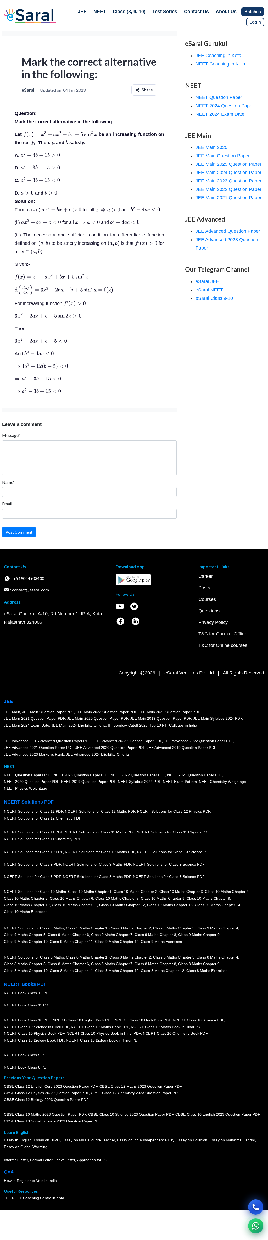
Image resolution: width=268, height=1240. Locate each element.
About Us (226, 11)
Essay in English (18, 1140)
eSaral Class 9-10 (214, 298)
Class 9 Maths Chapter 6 (68, 935)
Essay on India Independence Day (145, 1140)
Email (7, 503)
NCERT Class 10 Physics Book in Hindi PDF (103, 1034)
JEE (82, 11)
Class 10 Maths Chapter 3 (181, 891)
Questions (209, 610)
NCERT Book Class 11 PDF (27, 1005)
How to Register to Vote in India (30, 1181)
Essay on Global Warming (25, 1147)
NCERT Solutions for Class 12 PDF (33, 812)
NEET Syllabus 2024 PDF (139, 782)
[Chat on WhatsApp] (255, 1225)
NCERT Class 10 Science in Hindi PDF (36, 1027)
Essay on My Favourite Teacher (88, 1140)
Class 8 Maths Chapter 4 (217, 957)
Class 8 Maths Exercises (207, 970)
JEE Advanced (16, 741)
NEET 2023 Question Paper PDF (80, 775)
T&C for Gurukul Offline (222, 633)
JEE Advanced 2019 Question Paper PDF (181, 748)
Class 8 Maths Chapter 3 (173, 957)
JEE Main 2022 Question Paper (228, 189)
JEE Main (12, 712)
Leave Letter (64, 1160)
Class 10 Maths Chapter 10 (26, 905)
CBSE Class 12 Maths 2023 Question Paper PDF (140, 1086)
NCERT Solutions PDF (29, 802)
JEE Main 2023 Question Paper (228, 181)
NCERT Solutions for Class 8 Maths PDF (97, 877)
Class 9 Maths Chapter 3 (173, 928)
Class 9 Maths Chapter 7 (111, 935)
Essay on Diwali (47, 1140)
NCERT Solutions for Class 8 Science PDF (169, 877)
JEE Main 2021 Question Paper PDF (34, 719)
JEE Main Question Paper (223, 155)
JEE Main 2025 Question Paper (228, 164)
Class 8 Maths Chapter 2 (130, 957)
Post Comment (18, 531)
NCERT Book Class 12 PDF (27, 993)
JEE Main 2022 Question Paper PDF (169, 712)
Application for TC (92, 1160)
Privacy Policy (213, 622)
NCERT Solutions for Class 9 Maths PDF (97, 864)
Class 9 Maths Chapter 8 (155, 935)
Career (205, 576)
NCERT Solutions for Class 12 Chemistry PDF (42, 818)
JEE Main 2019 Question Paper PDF (160, 719)
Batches (252, 11)
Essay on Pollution (191, 1140)
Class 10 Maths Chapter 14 (217, 905)
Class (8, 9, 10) (129, 11)
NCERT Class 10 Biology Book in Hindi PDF (103, 1040)
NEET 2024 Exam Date (220, 114)
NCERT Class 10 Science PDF (198, 1020)
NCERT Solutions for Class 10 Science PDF (174, 852)
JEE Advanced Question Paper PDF (61, 741)
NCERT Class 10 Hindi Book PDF (142, 1020)
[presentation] (60, 134)
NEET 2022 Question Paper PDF (137, 775)
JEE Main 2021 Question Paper (228, 197)
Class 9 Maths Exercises (161, 941)
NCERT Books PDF (25, 984)
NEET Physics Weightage (25, 788)
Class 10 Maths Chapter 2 (135, 891)
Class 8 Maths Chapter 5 (24, 964)
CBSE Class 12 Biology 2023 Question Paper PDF (46, 1100)
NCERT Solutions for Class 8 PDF (32, 877)
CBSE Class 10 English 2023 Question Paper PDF (217, 1114)
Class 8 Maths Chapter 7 (111, 964)
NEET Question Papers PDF (27, 775)
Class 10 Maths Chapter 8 (162, 898)
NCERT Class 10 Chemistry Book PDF (175, 1034)
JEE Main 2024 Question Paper (228, 172)
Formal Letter (41, 1160)
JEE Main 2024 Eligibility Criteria (78, 725)
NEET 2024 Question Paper (225, 105)
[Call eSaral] (255, 1207)
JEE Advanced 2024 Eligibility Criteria (97, 754)
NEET (99, 11)
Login (255, 22)
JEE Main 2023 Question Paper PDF (106, 712)
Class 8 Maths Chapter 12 (116, 970)
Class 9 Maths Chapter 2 (130, 928)
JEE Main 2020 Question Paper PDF (97, 719)
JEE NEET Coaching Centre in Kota (34, 1198)
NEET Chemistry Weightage (222, 782)
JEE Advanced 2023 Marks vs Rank (34, 754)
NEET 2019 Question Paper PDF (88, 782)
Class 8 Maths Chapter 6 (68, 964)
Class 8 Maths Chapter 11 (71, 970)
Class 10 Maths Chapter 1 (89, 891)
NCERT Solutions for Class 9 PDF (32, 864)
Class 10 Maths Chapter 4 (226, 891)
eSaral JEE (207, 281)
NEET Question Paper (219, 97)
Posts (204, 587)
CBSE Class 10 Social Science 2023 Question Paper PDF (52, 1121)
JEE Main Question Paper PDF (48, 712)
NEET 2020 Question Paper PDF (31, 782)
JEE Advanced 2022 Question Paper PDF (198, 741)
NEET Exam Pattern (180, 782)
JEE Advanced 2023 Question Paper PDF (127, 741)
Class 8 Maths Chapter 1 (86, 957)
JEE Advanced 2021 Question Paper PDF (38, 748)
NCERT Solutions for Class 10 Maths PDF (100, 852)
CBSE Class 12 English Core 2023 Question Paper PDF (50, 1086)
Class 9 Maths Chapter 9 (199, 935)
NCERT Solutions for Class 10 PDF (33, 852)
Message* (11, 435)
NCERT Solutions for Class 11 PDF (33, 832)
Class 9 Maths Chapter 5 (24, 935)
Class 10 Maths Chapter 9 (208, 898)
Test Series (164, 11)
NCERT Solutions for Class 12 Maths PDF (100, 812)
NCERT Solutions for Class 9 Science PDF (169, 864)
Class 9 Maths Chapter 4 (217, 928)
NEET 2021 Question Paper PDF (194, 775)
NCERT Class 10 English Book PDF (83, 1020)
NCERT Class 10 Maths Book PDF (100, 1027)
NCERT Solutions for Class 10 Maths (35, 891)
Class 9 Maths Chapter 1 (86, 928)
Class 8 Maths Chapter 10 (25, 970)
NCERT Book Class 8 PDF (26, 1067)
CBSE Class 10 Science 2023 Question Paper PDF (131, 1114)
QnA (9, 1172)
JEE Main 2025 (211, 147)
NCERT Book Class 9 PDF (26, 1055)
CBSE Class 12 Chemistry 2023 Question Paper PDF (135, 1093)
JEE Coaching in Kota (218, 55)
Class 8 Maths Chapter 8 (155, 964)
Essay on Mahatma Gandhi (232, 1140)
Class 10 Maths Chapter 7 (117, 898)
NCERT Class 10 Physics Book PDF (34, 1034)
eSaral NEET (209, 289)
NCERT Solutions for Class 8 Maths (34, 957)
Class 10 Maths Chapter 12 (122, 905)
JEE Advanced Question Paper (228, 231)
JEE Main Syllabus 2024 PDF (217, 719)
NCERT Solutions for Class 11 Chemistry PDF (42, 839)
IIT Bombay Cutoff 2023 (128, 725)
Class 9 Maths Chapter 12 (116, 941)
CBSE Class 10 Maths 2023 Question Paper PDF (45, 1114)
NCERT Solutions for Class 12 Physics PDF (173, 812)
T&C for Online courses (222, 645)
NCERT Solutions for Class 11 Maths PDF (100, 832)
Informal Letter (16, 1160)
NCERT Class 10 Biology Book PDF (34, 1040)
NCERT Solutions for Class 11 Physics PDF (173, 832)
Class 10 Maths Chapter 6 (71, 898)
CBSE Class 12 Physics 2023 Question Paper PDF (46, 1093)
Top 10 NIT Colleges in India (173, 725)
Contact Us (196, 11)
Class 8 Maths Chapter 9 (199, 964)
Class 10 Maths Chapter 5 (25, 898)
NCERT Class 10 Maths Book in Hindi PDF (166, 1027)
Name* (8, 482)
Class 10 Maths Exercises (25, 912)
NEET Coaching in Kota (220, 64)
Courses (207, 599)
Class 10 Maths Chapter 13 (169, 905)
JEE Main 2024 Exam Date (26, 725)
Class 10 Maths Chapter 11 (74, 905)
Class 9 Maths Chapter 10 (25, 941)
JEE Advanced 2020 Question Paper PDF (110, 748)
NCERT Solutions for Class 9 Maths (34, 928)
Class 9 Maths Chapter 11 (71, 941)
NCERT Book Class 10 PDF (27, 1020)
